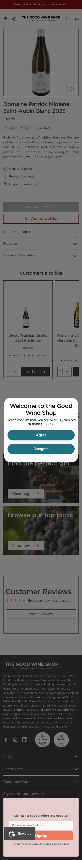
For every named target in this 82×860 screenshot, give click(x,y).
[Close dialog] (74, 802)
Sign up (41, 835)
